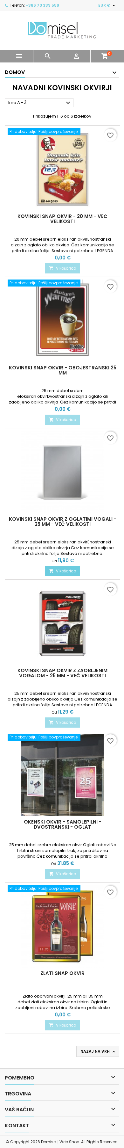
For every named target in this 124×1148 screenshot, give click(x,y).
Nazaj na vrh (98, 1051)
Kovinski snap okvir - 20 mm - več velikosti (62, 219)
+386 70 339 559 (42, 5)
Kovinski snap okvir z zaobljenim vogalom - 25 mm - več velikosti (62, 673)
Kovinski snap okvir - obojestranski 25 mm (62, 370)
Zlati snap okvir (62, 973)
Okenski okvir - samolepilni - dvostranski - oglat (62, 824)
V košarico (62, 268)
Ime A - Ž (40, 103)
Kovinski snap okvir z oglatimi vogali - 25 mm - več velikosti (62, 521)
